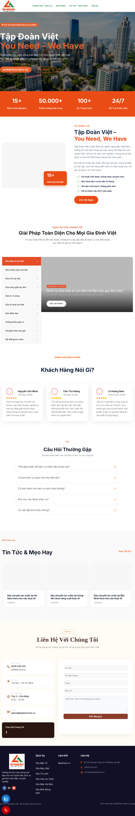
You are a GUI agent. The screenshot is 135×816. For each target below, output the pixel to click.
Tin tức (72, 6)
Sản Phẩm (60, 6)
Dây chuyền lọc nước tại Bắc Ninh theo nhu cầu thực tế (109, 597)
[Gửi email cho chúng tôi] (9, 788)
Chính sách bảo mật (108, 804)
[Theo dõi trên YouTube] (14, 788)
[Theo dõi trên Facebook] (6, 732)
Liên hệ (94, 6)
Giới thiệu (83, 6)
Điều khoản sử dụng (126, 804)
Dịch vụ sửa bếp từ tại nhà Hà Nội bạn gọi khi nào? (85, 291)
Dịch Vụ (48, 6)
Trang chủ (37, 6)
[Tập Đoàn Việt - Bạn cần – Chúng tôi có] (15, 6)
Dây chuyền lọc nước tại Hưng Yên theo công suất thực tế (66, 597)
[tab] (21, 261)
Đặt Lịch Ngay (56, 303)
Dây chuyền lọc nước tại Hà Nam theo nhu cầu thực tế (22, 597)
